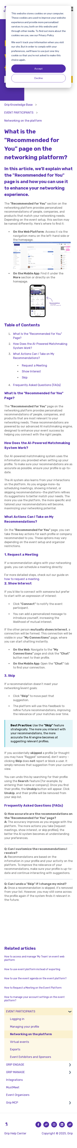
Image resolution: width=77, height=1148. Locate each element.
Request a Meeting (34, 365)
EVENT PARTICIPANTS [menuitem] (20, 1011)
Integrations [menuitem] (14, 1080)
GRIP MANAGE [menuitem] (15, 1072)
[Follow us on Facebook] (38, 1124)
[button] (70, 1011)
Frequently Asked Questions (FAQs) (37, 385)
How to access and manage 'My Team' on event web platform (34, 958)
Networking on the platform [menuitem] (31, 1034)
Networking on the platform (23, 120)
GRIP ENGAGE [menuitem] (15, 1064)
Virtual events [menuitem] (19, 1042)
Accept (38, 68)
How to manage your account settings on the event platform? (34, 999)
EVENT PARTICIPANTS (18, 112)
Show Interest (31, 371)
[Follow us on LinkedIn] (62, 1124)
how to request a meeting (21, 579)
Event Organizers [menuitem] (17, 1095)
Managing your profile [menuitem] (24, 1026)
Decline (38, 78)
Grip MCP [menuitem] (12, 1102)
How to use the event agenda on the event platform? (35, 978)
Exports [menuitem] (15, 1049)
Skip (24, 377)
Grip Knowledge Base (18, 104)
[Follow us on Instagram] (54, 1124)
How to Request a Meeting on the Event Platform (33, 987)
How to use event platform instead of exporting (32, 969)
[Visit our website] (46, 1124)
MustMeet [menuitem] (12, 1087)
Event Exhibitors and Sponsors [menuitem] (30, 1057)
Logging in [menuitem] (17, 1019)
